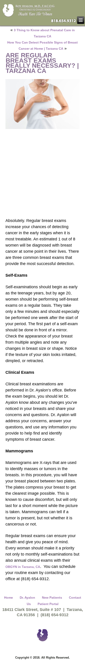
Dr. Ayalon (27, 597)
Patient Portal (48, 604)
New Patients (52, 597)
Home (8, 597)
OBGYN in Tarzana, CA (22, 567)
